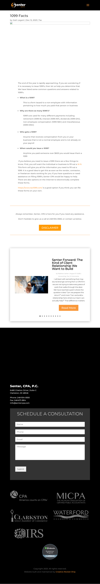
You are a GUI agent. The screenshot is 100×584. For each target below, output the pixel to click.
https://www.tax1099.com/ (30, 188)
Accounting (62, 276)
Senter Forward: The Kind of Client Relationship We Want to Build (67, 264)
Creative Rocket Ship (66, 572)
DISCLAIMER (50, 227)
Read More (68, 307)
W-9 (79, 164)
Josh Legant (18, 20)
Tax (40, 20)
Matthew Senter (63, 273)
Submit (20, 469)
